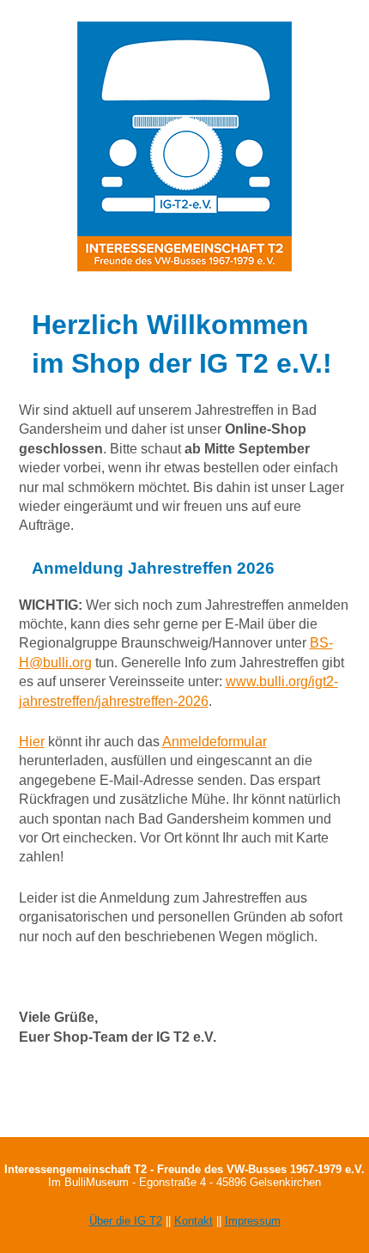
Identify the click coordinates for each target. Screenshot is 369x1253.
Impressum (253, 1220)
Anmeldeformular (214, 741)
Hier (32, 741)
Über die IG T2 (125, 1220)
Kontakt (193, 1220)
